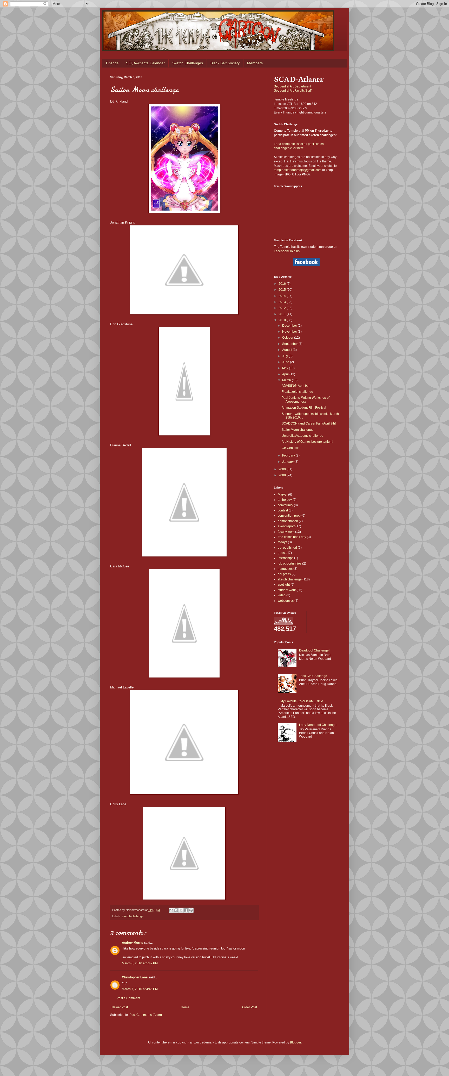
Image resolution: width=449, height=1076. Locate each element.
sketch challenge (132, 916)
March (287, 380)
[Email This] (171, 910)
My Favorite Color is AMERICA (301, 701)
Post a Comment (128, 998)
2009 (283, 469)
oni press (284, 574)
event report (286, 526)
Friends (112, 63)
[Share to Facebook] (186, 910)
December (290, 325)
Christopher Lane (135, 977)
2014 (283, 296)
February (289, 455)
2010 (283, 320)
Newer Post (119, 1007)
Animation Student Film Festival (304, 407)
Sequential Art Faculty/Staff (293, 90)
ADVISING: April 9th (295, 386)
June (286, 362)
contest (283, 510)
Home (185, 1007)
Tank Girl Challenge (313, 676)
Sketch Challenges (187, 63)
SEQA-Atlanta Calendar (145, 63)
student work (287, 590)
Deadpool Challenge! (314, 650)
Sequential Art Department (292, 86)
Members (255, 63)
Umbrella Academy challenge (302, 436)
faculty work (286, 532)
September (290, 344)
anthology (285, 500)
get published (287, 547)
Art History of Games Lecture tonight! (307, 442)
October (288, 337)
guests (282, 553)
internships (285, 558)
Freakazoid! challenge (297, 392)
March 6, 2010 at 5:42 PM (140, 963)
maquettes (285, 569)
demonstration (288, 521)
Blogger (295, 1042)
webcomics (286, 601)
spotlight (284, 584)
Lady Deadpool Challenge (317, 725)
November (290, 331)
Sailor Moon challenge (298, 430)
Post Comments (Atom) (145, 1015)
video (282, 595)
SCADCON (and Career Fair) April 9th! (309, 423)
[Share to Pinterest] (191, 910)
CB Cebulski (290, 448)
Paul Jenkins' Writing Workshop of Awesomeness (305, 399)
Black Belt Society (225, 63)
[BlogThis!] (176, 910)
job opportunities (289, 563)
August (287, 350)
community (285, 505)
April (285, 374)
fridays (282, 542)
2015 (283, 290)
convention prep (289, 515)
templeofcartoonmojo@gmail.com (297, 170)
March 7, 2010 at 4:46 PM (140, 989)
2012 (283, 308)
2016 (283, 284)
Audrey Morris (132, 943)
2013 (283, 302)
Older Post (249, 1007)
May (285, 368)
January (288, 462)
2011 (283, 314)
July (285, 356)
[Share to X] (181, 910)
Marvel (282, 494)
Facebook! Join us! (287, 251)
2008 (283, 475)
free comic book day (292, 537)
